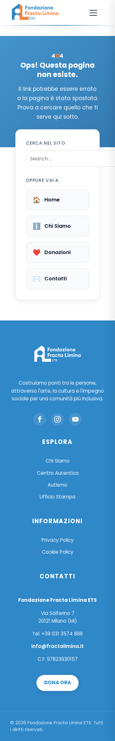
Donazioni (52, 252)
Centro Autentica (58, 473)
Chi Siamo (52, 226)
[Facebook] (39, 419)
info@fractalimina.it (57, 646)
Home (46, 199)
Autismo (57, 484)
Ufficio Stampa (57, 496)
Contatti (50, 278)
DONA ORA (57, 682)
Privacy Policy (58, 540)
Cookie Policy (57, 552)
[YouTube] (75, 419)
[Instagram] (57, 419)
